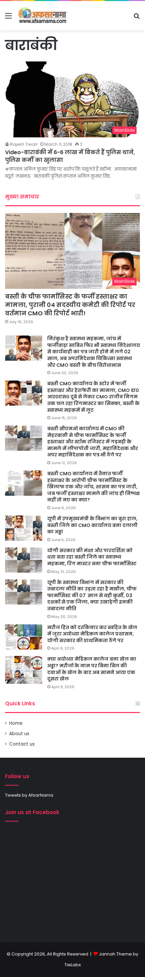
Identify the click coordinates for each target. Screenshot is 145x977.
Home (16, 723)
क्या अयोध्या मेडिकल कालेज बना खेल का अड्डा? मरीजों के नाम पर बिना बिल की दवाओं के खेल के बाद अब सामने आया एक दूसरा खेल (91, 669)
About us (19, 733)
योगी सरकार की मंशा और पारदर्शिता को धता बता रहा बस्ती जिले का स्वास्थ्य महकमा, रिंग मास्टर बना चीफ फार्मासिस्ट (92, 557)
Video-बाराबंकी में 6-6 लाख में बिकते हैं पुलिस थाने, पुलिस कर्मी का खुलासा (70, 156)
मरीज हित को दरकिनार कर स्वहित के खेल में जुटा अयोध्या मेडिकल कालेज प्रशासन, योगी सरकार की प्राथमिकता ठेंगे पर (92, 634)
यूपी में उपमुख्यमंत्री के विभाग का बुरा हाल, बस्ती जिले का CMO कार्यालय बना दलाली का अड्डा (92, 525)
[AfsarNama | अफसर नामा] (43, 16)
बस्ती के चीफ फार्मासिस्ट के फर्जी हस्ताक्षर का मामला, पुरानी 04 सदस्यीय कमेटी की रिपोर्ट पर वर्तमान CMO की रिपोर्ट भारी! (70, 304)
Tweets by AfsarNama (29, 795)
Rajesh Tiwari (23, 144)
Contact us (22, 744)
